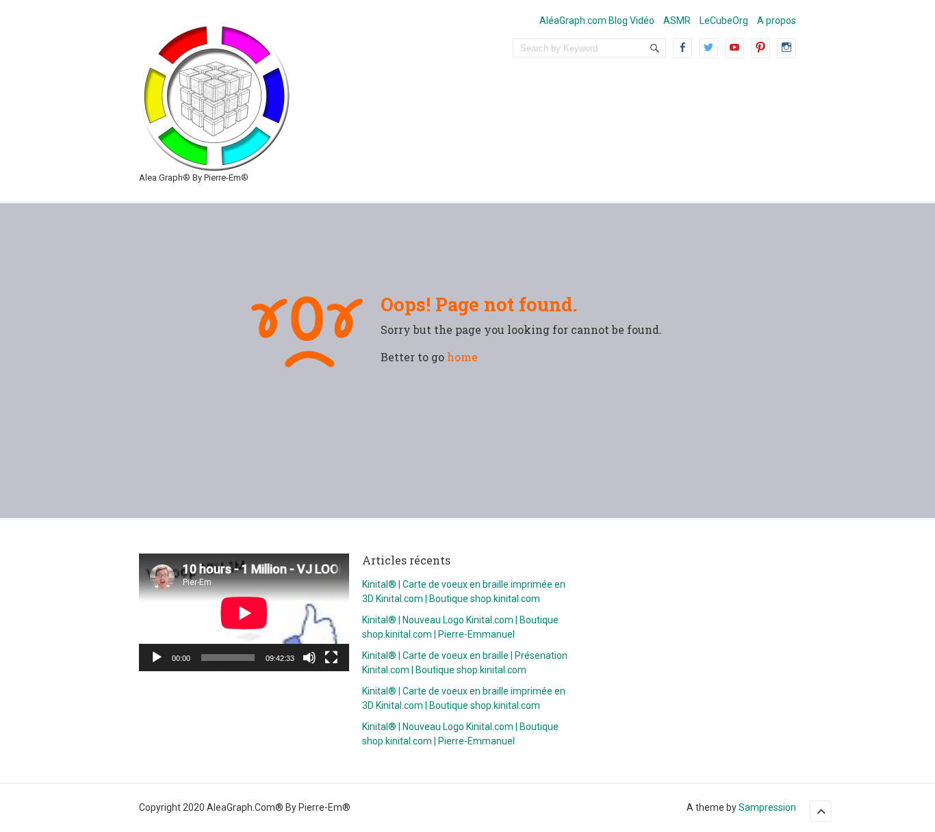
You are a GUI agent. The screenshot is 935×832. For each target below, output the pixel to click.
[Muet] (309, 657)
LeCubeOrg (724, 20)
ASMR (677, 20)
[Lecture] (157, 657)
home (462, 357)
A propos (776, 20)
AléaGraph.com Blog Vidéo (596, 20)
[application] (244, 613)
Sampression (767, 807)
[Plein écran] (331, 657)
